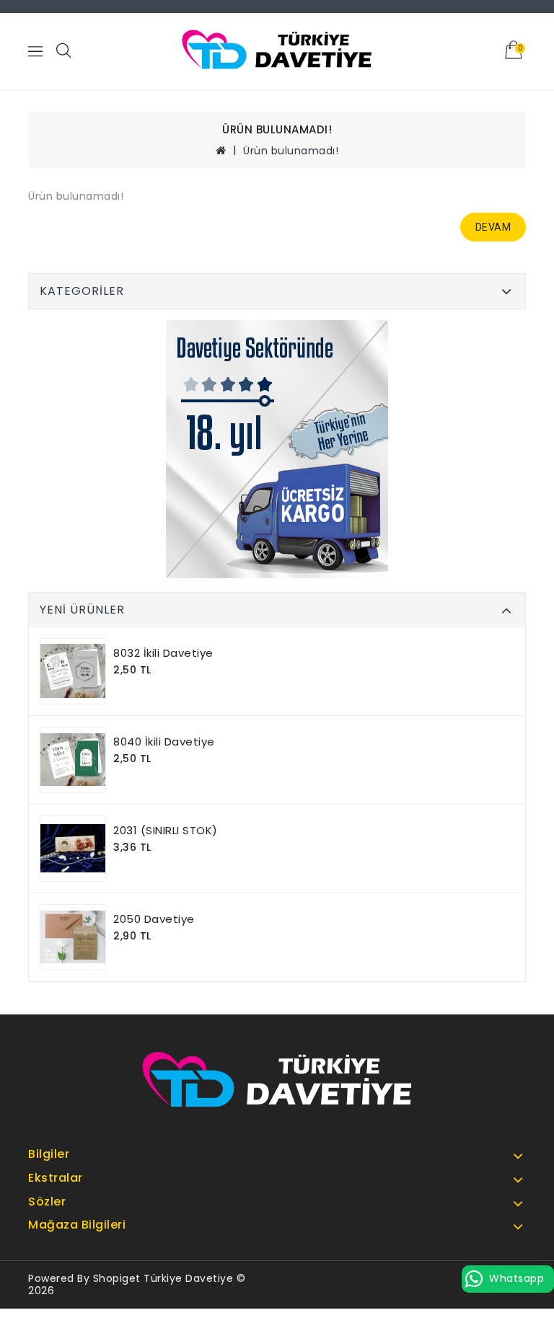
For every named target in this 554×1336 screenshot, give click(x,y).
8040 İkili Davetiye (164, 741)
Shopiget (117, 1278)
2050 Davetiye (154, 918)
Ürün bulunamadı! (290, 150)
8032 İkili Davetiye (163, 652)
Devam (493, 227)
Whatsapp (516, 1278)
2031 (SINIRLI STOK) (165, 830)
